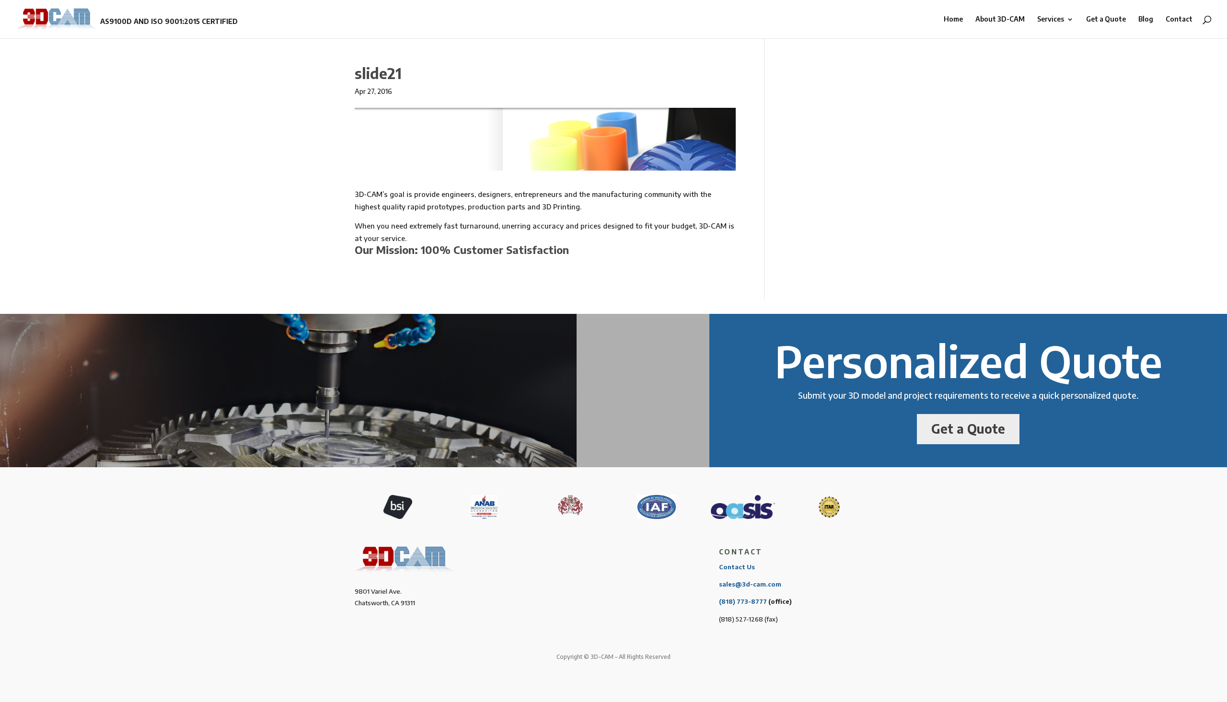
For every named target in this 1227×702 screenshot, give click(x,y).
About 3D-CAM (1000, 19)
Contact (1179, 19)
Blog (1145, 19)
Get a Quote (1106, 19)
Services (1050, 19)
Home (953, 19)
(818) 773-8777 (743, 601)
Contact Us (737, 567)
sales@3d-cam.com (750, 584)
